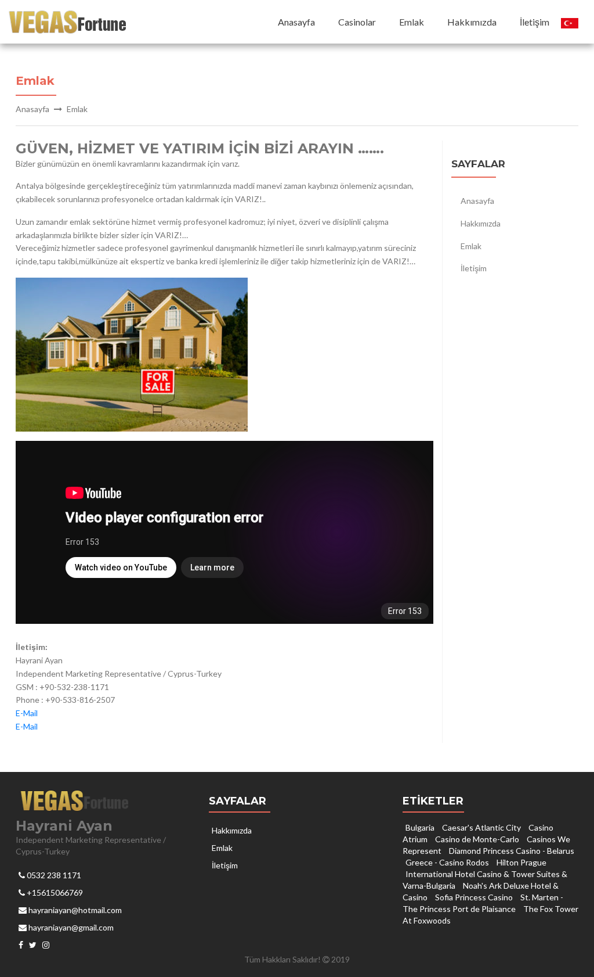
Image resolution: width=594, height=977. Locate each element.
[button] (569, 22)
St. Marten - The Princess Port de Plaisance (483, 903)
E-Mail (27, 713)
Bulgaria (419, 827)
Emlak (411, 21)
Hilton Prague (521, 862)
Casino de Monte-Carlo (477, 839)
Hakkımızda (472, 21)
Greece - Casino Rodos (447, 862)
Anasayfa (296, 21)
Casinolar (357, 21)
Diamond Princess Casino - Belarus (511, 851)
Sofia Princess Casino (474, 897)
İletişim (534, 21)
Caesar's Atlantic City (481, 827)
